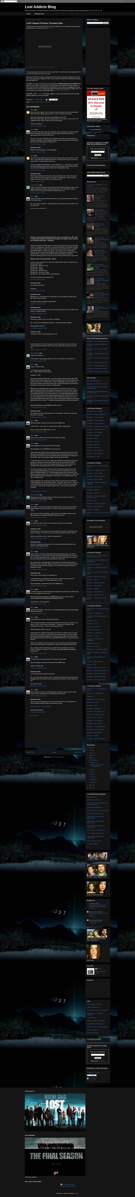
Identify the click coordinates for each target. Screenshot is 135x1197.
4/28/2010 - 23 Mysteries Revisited (97, 368)
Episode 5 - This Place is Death (96, 503)
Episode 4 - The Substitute (94, 450)
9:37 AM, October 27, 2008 (37, 193)
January (93, 782)
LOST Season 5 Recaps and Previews (41, 102)
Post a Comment (33, 715)
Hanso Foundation (92, 1030)
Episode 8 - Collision (93, 735)
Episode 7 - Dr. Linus (93, 441)
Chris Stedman (34, 185)
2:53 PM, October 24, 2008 (37, 170)
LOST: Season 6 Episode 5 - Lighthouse (101, 293)
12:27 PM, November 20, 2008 (38, 548)
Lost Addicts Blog (40, 7)
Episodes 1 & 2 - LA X (93, 456)
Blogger (77, 1193)
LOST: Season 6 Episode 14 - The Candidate (100, 197)
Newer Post (30, 752)
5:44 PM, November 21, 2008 (38, 613)
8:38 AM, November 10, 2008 (38, 417)
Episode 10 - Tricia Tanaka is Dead (97, 649)
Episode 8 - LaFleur (92, 493)
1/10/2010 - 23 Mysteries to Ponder (97, 371)
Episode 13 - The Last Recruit (95, 423)
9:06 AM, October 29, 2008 (37, 279)
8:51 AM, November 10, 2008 (38, 432)
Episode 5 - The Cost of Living (96, 667)
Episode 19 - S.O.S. (92, 702)
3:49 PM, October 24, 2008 (37, 181)
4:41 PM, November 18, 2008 (38, 501)
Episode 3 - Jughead (93, 509)
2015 (90, 748)
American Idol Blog (92, 1033)
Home (28, 14)
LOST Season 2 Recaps (94, 813)
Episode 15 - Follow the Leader (96, 470)
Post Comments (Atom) (57, 757)
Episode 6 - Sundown (93, 444)
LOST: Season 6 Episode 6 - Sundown (101, 251)
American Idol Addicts (96, 912)
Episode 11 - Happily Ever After (96, 429)
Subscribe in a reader (93, 1072)
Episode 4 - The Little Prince (95, 506)
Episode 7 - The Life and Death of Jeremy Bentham (97, 496)
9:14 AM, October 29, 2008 (37, 291)
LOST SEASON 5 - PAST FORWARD (40, 706)
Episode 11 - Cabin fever (94, 564)
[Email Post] (46, 99)
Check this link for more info (61, 90)
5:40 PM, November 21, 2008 (38, 604)
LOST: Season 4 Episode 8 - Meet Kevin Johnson (101, 308)
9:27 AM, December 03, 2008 (38, 695)
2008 (90, 758)
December (94, 760)
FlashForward (91, 797)
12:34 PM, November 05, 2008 (38, 328)
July (92, 769)
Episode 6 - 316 (91, 500)
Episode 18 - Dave (92, 705)
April (92, 774)
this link (50, 28)
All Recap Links (39, 14)
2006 (90, 787)
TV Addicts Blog (91, 844)
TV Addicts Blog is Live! (95, 921)
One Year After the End (93, 380)
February (93, 779)
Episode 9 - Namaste (93, 490)
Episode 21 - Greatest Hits (94, 613)
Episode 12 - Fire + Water (94, 723)
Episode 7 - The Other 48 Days (96, 738)
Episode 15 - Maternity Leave (95, 714)
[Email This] (50, 100)
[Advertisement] (53, 734)
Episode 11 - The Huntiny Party (96, 726)
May (92, 772)
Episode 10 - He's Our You (94, 487)
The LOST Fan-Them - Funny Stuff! (97, 1010)
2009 (90, 755)
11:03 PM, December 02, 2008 (38, 668)
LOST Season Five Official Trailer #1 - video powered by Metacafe (40, 67)
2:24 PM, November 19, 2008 (38, 517)
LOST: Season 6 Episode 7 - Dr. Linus (101, 210)
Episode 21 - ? (91, 696)
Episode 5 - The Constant (94, 585)
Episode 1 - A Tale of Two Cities (96, 679)
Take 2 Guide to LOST (93, 841)
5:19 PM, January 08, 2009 (37, 712)
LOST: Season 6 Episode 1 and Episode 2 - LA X (101, 280)
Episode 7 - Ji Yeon (92, 579)
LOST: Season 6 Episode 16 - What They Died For (102, 239)
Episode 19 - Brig (92, 620)
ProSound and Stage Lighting (67, 1186)
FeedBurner (101, 158)
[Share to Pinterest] (57, 100)
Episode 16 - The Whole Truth (95, 711)
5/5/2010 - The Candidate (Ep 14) (97, 365)
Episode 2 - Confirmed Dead (95, 595)
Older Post (77, 752)
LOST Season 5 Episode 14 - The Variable (100, 225)
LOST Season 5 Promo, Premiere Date (97, 765)
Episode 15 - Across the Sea (95, 417)
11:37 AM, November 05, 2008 (38, 313)
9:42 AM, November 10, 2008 (38, 440)
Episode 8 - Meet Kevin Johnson (96, 576)
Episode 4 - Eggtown (93, 588)
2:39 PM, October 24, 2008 (37, 152)
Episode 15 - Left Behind (94, 632)
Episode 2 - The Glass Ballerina (96, 676)
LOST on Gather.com (93, 1007)
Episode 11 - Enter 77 (93, 646)
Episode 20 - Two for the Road (96, 699)
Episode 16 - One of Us (94, 629)
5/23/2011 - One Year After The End (97, 341)
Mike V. (32, 129)
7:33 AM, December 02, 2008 (38, 653)
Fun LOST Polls (91, 1017)
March (93, 777)
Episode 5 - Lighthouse (93, 447)
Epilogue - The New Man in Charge (97, 384)
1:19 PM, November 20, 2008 (38, 569)
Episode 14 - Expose (93, 636)
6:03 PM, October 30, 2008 (37, 304)
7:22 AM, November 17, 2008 (38, 491)
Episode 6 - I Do (91, 664)
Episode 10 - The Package (94, 432)
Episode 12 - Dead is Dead (95, 479)
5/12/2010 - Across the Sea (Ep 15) (97, 362)
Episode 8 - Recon (92, 438)
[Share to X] (53, 100)
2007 (90, 785)
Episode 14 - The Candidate (95, 420)
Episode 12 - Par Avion (93, 643)
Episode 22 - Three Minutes (95, 693)
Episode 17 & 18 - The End (95, 411)
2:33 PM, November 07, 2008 (38, 361)
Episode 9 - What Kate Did (94, 732)
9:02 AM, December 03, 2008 (38, 686)
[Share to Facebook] (55, 100)
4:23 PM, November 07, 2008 (38, 407)
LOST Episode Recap (93, 807)
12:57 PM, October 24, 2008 (38, 144)
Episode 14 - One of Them (94, 717)
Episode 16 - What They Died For (96, 414)
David (32, 110)
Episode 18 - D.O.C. (93, 623)
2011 (90, 750)
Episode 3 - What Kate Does (95, 453)
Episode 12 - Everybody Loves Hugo (97, 426)
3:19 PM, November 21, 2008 (38, 586)
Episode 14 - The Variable (94, 473)
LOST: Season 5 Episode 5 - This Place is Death (101, 266)
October (93, 762)
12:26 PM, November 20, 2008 (38, 538)
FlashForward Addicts (96, 920)
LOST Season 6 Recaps (94, 833)
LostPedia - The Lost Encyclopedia (97, 1027)
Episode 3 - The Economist (95, 591)
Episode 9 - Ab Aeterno (93, 435)
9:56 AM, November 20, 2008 (38, 525)
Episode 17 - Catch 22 (93, 626)
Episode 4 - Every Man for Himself (97, 670)
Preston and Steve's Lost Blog (95, 1021)
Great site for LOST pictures (95, 1024)
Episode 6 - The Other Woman (96, 582)
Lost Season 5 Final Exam (94, 1004)
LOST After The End (93, 800)
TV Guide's (40, 93)
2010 (90, 753)
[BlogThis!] (51, 100)
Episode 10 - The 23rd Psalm (95, 729)
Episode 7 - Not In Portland (95, 661)
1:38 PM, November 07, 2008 (38, 349)
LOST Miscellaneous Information (96, 810)
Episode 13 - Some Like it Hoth (96, 476)
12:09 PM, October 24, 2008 (38, 126)
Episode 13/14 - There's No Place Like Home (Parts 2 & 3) (97, 556)
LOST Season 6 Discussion (95, 830)
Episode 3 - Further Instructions (96, 673)
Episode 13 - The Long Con (95, 720)
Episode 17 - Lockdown (94, 708)
